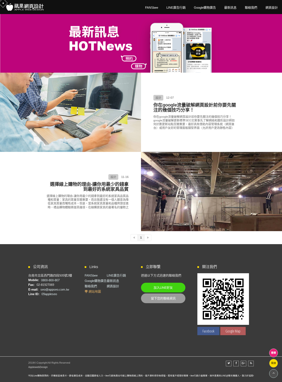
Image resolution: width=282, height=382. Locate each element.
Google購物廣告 (96, 281)
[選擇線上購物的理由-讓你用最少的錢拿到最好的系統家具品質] (211, 191)
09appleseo (49, 294)
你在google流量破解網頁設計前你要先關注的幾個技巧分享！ (194, 108)
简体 (273, 363)
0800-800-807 (50, 280)
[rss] (251, 363)
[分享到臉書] (236, 363)
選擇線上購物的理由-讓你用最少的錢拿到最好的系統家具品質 (89, 187)
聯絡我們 (91, 286)
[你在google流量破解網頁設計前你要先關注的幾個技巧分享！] (70, 112)
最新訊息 (113, 281)
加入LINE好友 (163, 287)
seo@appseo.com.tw (54, 289)
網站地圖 (95, 291)
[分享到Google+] (243, 363)
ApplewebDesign (38, 367)
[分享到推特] (228, 363)
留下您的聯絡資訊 (163, 298)
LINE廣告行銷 (116, 275)
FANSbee (91, 275)
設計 (158, 97)
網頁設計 (113, 286)
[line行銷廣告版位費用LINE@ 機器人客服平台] (141, 41)
